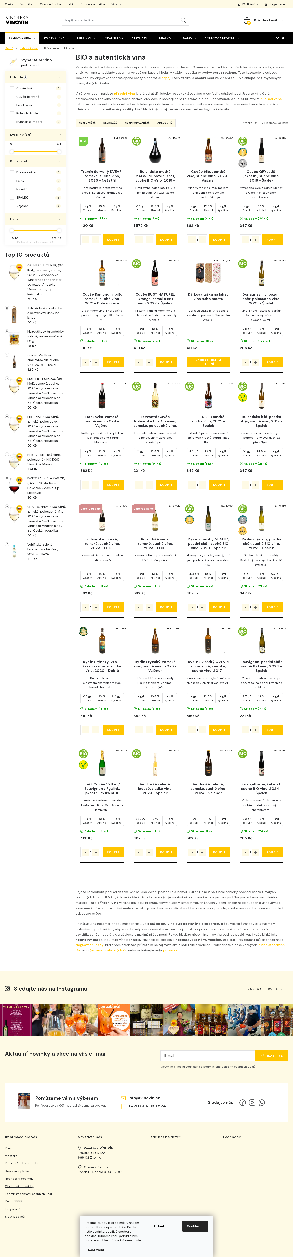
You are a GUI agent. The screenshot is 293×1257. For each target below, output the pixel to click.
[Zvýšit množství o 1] (95, 239)
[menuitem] (22, 38)
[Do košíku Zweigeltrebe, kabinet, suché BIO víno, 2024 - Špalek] (272, 852)
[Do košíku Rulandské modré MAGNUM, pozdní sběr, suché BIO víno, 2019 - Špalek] (166, 239)
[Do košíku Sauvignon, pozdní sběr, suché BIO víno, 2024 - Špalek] (272, 730)
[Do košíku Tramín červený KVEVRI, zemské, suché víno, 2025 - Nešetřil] (113, 239)
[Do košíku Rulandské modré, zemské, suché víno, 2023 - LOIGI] (113, 607)
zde (138, 1240)
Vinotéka (26, 4)
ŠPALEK (37, 197)
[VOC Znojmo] (102, 641)
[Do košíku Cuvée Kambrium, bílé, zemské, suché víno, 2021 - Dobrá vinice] (113, 362)
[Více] (276, 38)
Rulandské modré (37, 122)
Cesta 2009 (13, 1201)
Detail (208, 362)
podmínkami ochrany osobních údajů (229, 1066)
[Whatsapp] (262, 1102)
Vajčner (37, 206)
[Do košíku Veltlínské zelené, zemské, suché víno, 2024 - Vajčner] (219, 852)
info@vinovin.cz (144, 1097)
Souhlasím (195, 1226)
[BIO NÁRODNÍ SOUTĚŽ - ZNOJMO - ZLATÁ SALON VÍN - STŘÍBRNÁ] (261, 151)
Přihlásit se (271, 1055)
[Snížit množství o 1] (85, 239)
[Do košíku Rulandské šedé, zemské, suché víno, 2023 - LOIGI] (166, 607)
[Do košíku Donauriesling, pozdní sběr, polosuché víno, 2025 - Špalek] (272, 362)
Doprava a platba (93, 4)
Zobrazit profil (263, 989)
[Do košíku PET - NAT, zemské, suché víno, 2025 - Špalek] (219, 485)
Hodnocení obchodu (19, 1178)
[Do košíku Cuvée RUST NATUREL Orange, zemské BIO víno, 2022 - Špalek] (166, 362)
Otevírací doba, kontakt (56, 4)
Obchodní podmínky (19, 1186)
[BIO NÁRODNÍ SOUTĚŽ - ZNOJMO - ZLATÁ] (208, 518)
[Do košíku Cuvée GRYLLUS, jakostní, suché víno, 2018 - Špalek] (272, 239)
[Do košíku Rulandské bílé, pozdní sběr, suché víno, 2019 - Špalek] (272, 485)
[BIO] (155, 151)
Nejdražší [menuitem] (111, 122)
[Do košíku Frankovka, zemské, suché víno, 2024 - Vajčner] (113, 485)
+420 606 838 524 (147, 1106)
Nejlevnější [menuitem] (88, 122)
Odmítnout (163, 1226)
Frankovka (37, 105)
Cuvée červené (37, 97)
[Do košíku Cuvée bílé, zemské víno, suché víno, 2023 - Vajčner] (219, 239)
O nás (9, 4)
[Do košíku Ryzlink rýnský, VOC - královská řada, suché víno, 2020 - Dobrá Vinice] (113, 730)
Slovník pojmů (15, 1216)
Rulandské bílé (37, 113)
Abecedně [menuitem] (164, 122)
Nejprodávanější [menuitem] (138, 122)
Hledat (183, 20)
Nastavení (96, 1250)
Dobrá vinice (37, 172)
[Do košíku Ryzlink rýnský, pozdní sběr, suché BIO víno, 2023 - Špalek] (272, 607)
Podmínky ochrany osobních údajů (29, 1194)
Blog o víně (12, 1209)
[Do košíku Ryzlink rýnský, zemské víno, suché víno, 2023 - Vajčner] (166, 730)
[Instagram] (252, 1102)
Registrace (277, 4)
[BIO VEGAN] (261, 396)
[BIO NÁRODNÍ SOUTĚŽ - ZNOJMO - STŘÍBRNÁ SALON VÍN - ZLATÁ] (261, 518)
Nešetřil (37, 189)
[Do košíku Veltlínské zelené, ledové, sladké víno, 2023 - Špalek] (166, 852)
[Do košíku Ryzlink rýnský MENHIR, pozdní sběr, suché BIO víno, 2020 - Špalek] (219, 607)
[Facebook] (242, 1102)
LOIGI (37, 181)
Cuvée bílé (37, 88)
